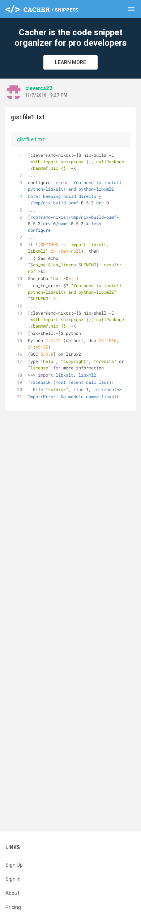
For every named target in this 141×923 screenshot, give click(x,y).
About (12, 893)
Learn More (70, 62)
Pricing (13, 907)
